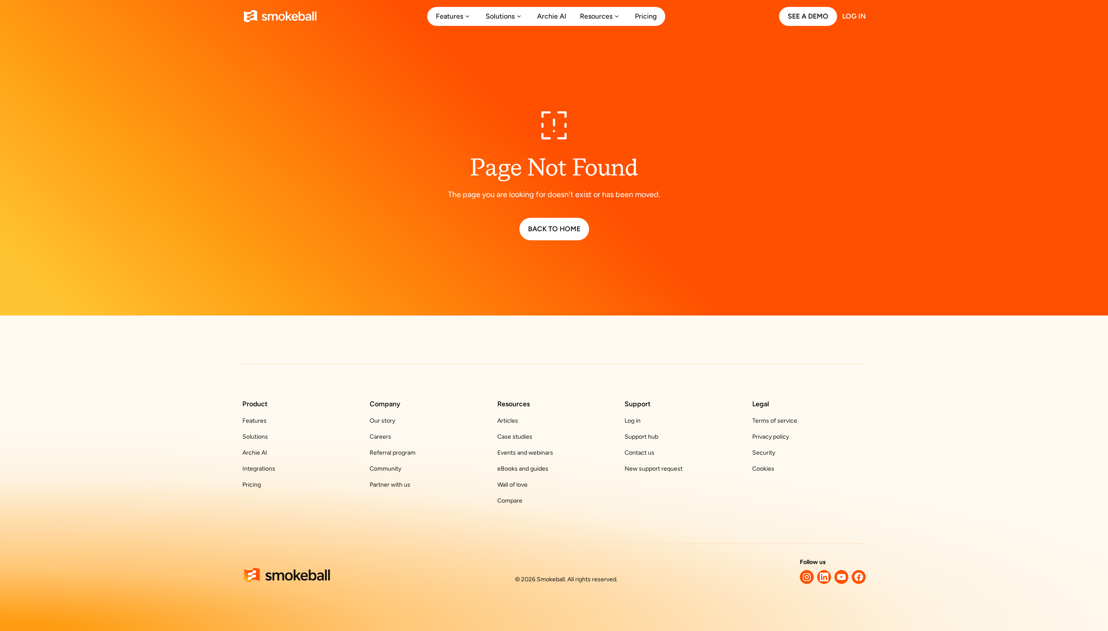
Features (254, 420)
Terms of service (774, 420)
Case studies (514, 436)
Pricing (251, 484)
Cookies (763, 468)
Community (385, 468)
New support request (654, 468)
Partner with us (390, 484)
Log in (633, 420)
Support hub (641, 436)
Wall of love (512, 484)
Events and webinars (525, 452)
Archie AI (254, 452)
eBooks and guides (522, 468)
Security (763, 452)
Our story (382, 420)
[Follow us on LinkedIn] (824, 577)
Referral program (393, 452)
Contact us (639, 452)
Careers (380, 436)
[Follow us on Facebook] (859, 577)
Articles (507, 420)
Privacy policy (770, 436)
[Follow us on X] (807, 577)
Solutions (255, 436)
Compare (509, 500)
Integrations (258, 468)
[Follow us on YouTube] (841, 577)
